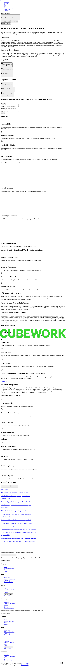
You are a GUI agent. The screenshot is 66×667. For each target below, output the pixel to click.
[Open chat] (61, 663)
